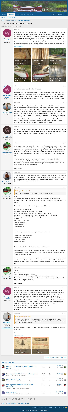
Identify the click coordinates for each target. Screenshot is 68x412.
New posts (3, 17)
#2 (65, 86)
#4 (65, 126)
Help (58, 407)
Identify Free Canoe (13, 379)
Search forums (11, 17)
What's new (19, 14)
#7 (65, 187)
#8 (65, 267)
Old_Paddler (9, 370)
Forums (11, 14)
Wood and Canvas (21, 375)
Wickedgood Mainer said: (22, 191)
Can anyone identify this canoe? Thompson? (21, 374)
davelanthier (9, 394)
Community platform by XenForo (34, 410)
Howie (7, 375)
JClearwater (60, 367)
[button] (24, 14)
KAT (62, 375)
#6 (65, 172)
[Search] (65, 14)
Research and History (25, 370)
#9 (65, 287)
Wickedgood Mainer (7, 26)
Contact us (35, 407)
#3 (65, 103)
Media (29, 14)
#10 (65, 313)
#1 (65, 29)
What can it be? (11, 392)
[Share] (63, 30)
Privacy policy (52, 407)
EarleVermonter (10, 381)
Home (4, 14)
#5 (65, 143)
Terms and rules (43, 407)
